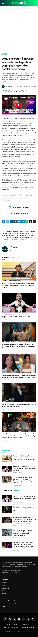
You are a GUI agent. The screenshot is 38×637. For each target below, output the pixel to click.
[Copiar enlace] (25, 91)
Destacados (28, 195)
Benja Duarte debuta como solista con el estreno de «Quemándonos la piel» (19, 405)
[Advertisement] (19, 31)
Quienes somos (12, 624)
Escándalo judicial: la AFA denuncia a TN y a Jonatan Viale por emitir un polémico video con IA (18, 346)
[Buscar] (35, 3)
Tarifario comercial (27, 627)
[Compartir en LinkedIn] (14, 91)
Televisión (5, 579)
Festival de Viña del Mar (9, 601)
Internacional (5, 588)
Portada (4, 8)
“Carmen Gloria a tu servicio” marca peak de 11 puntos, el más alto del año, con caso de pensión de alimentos (10, 235)
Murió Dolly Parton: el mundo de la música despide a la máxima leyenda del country (16, 316)
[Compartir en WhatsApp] (20, 91)
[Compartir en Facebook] (3, 91)
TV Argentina (6, 200)
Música (4, 54)
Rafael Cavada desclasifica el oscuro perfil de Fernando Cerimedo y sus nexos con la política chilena (18, 285)
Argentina (14, 195)
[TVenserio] (19, 3)
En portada (6, 450)
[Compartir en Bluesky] (8, 91)
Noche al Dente (13, 198)
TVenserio (10, 86)
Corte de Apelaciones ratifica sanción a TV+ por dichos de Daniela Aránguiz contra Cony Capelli (19, 376)
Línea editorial (24, 624)
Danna (21, 195)
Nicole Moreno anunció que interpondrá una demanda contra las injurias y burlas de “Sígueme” (27, 235)
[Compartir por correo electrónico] (17, 91)
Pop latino (28, 198)
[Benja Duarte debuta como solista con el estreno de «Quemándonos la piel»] (19, 392)
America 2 (6, 195)
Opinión (4, 591)
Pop (21, 198)
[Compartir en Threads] (23, 91)
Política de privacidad (11, 627)
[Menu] (3, 3)
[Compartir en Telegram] (11, 91)
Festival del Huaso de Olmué (10, 604)
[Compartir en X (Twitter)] (6, 91)
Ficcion (4, 585)
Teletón (4, 606)
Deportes (4, 593)
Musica (5, 198)
